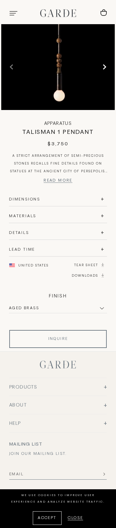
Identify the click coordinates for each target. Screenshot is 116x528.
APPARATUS (58, 123)
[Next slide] (103, 67)
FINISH (58, 296)
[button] (13, 13)
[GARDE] (58, 13)
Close (75, 518)
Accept (47, 518)
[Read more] (58, 181)
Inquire (58, 339)
